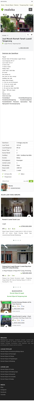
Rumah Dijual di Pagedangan (9, 358)
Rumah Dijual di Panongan (8, 354)
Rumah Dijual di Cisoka (7, 369)
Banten (16, 5)
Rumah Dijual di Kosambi (8, 374)
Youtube (3, 394)
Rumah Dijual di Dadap (7, 379)
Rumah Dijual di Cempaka (8, 376)
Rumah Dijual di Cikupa (7, 356)
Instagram (3, 389)
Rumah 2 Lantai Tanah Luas (11, 219)
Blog (2, 387)
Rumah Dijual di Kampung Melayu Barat (12, 351)
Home (2, 5)
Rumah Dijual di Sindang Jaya (9, 371)
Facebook (3, 392)
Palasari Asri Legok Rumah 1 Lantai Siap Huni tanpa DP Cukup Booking (16, 267)
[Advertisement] (17, 122)
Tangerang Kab (24, 5)
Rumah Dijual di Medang (8, 361)
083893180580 (15, 188)
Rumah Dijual (9, 5)
